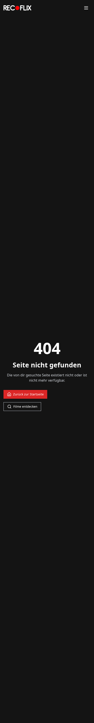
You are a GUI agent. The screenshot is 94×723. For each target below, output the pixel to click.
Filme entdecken (25, 406)
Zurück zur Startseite (28, 394)
